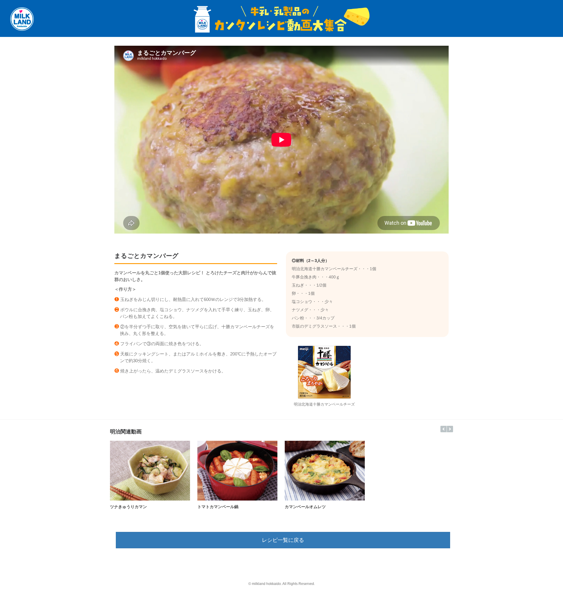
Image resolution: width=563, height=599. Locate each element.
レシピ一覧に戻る (283, 540)
